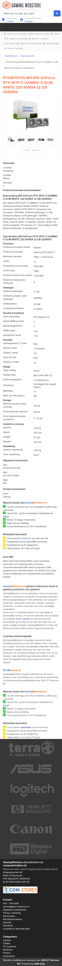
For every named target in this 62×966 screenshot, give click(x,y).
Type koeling (9, 370)
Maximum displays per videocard (14, 281)
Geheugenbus (10, 303)
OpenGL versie (10, 352)
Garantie (7, 922)
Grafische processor (13, 251)
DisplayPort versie (12, 335)
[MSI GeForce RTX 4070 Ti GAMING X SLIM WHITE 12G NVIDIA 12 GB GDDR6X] (31, 115)
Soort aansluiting (11, 316)
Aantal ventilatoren (12, 379)
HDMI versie (9, 330)
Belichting (8, 390)
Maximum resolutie (12, 256)
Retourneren (9, 916)
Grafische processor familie (16, 247)
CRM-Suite (39, 964)
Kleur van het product (14, 395)
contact (26, 618)
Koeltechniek (9, 374)
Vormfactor (8, 385)
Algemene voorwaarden (14, 909)
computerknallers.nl (14, 865)
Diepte (6, 432)
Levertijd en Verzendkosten (16, 928)
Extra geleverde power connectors (14, 418)
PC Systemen (9, 946)
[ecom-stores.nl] (20, 889)
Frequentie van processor (15, 265)
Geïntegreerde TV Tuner (15, 343)
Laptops (7, 940)
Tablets (6, 943)
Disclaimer (8, 925)
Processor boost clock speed (17, 275)
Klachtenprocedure (12, 919)
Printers (7, 953)
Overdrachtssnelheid (13, 308)
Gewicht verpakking (13, 449)
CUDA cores (9, 270)
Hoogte (6, 436)
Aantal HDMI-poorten (13, 321)
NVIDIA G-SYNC (11, 362)
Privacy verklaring (12, 913)
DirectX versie (10, 348)
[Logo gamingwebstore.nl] (22, 5)
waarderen (26, 538)
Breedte (7, 441)
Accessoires (9, 956)
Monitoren (8, 949)
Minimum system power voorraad (14, 405)
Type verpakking (11, 454)
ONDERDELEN (11, 56)
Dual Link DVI (9, 357)
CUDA (6, 261)
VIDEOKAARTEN (27, 56)
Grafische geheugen (13, 291)
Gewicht (7, 427)
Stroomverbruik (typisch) (15, 411)
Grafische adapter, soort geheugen (15, 297)
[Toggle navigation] (6, 27)
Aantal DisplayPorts (12, 325)
